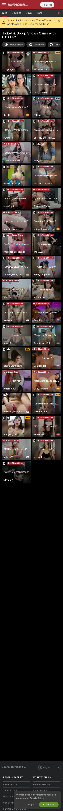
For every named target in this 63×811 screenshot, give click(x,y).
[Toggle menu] (4, 4)
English (47, 767)
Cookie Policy (37, 798)
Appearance (16, 44)
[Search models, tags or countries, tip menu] (58, 13)
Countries (39, 44)
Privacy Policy (10, 784)
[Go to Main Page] (19, 4)
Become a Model (41, 784)
